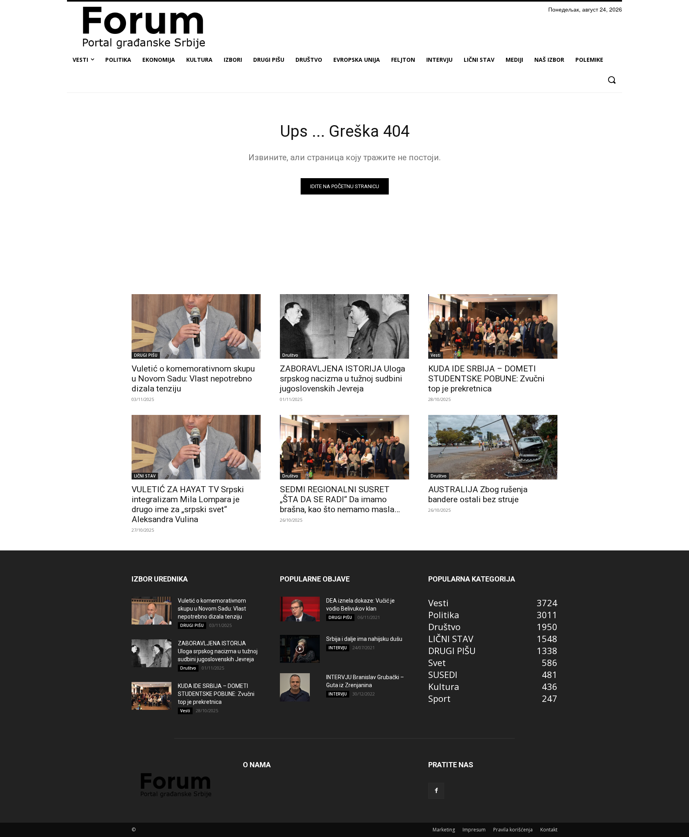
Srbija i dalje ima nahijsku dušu (364, 639)
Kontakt (548, 829)
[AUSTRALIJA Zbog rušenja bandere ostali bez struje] (492, 447)
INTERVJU (338, 647)
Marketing (444, 829)
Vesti (436, 355)
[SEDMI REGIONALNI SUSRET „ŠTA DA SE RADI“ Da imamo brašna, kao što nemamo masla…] (344, 447)
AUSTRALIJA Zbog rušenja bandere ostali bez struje (478, 494)
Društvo (290, 355)
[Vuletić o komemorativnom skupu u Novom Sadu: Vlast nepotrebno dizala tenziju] (196, 326)
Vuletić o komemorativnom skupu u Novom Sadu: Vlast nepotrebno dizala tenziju (193, 378)
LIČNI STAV (145, 476)
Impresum (474, 829)
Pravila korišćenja (513, 829)
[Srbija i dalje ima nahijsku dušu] (300, 649)
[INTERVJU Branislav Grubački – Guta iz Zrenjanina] (295, 687)
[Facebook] (436, 791)
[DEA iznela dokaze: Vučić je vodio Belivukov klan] (300, 609)
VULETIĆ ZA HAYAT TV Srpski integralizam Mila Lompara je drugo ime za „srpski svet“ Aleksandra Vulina (188, 504)
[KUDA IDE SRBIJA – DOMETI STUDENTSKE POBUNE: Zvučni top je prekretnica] (492, 326)
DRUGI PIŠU (145, 355)
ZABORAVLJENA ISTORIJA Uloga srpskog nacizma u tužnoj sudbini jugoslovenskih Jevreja (342, 378)
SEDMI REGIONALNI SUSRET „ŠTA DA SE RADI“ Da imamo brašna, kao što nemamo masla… (340, 499)
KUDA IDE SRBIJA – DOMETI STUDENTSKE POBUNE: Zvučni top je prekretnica (486, 378)
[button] (611, 79)
